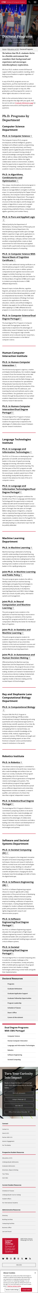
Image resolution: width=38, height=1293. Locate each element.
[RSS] (30, 1258)
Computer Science (14, 1036)
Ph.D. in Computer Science (16, 135)
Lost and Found (6, 1231)
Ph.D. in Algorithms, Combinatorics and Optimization (12, 177)
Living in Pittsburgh (18, 1099)
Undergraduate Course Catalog (11, 1195)
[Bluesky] (3, 1258)
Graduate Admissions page (24, 103)
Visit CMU (18, 1105)
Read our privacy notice (14, 1286)
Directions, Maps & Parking (10, 1170)
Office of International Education (18, 1112)
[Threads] (18, 1258)
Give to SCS (5, 1133)
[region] (19, 1281)
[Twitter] (22, 1258)
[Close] (35, 1273)
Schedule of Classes (8, 1191)
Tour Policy (5, 1174)
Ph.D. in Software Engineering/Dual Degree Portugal (15, 922)
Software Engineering (15, 1055)
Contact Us (5, 1129)
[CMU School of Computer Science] (13, 2)
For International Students (10, 1203)
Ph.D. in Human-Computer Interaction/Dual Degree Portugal (16, 409)
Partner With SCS (7, 1137)
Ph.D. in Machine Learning (16, 547)
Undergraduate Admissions (10, 1162)
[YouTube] (26, 1258)
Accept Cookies (26, 1289)
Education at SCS (13, 49)
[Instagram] (11, 1258)
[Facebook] (7, 1258)
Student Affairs (6, 1199)
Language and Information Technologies (21, 1045)
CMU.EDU (19, 1265)
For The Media (6, 1145)
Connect (5, 1124)
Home (4, 49)
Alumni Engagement (8, 1141)
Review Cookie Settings (12, 1289)
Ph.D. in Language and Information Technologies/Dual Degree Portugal (18, 489)
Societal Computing (14, 1060)
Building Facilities (7, 1219)
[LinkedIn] (14, 1258)
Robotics (10, 1050)
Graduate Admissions (19, 42)
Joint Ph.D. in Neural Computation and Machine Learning (16, 604)
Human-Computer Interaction (18, 1041)
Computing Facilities (8, 1223)
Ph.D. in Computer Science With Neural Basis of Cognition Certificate (18, 257)
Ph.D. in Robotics (11, 762)
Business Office (6, 1227)
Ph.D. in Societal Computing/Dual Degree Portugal (15, 950)
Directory (5, 1215)
